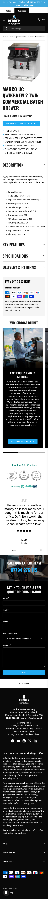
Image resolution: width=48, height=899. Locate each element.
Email (5, 610)
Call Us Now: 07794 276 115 (22, 441)
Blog (11, 893)
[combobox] (24, 28)
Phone (5, 621)
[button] (44, 20)
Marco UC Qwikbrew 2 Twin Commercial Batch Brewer (27, 36)
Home (5, 36)
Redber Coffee (12, 889)
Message (6, 645)
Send (24, 672)
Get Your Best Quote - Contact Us (21, 123)
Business (22, 10)
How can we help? (10, 633)
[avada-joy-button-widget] (6, 893)
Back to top (24, 683)
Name (5, 598)
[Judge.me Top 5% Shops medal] (24, 476)
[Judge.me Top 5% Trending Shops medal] (36, 476)
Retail (8, 10)
